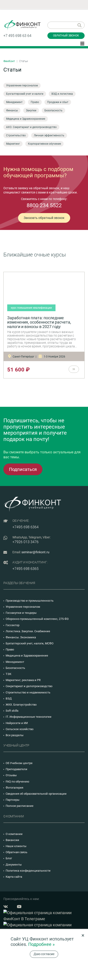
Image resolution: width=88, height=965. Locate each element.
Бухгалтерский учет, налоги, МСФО (29, 643)
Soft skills (12, 710)
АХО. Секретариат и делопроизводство (31, 127)
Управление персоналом (22, 85)
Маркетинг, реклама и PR (23, 680)
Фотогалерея (14, 787)
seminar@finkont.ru (35, 552)
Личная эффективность (49, 135)
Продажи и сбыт (57, 102)
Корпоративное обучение (44, 143)
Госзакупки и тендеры (21, 612)
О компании (14, 834)
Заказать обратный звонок (44, 218)
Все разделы (14, 735)
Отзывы (11, 775)
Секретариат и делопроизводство (29, 686)
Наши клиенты (16, 846)
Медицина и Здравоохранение (25, 118)
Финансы (12, 110)
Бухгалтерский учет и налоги (24, 93)
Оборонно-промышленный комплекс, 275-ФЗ (37, 619)
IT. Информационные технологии (28, 716)
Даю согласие (44, 954)
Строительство (16, 135)
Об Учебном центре (19, 763)
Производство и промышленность (29, 600)
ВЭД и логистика (62, 93)
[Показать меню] (82, 43)
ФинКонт (9, 61)
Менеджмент (14, 102)
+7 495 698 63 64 (17, 36)
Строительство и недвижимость (28, 692)
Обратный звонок (66, 35)
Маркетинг (13, 143)
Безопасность (53, 110)
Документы (14, 864)
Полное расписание (19, 806)
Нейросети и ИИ (17, 723)
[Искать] (80, 25)
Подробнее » (41, 944)
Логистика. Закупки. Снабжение (28, 631)
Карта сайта (14, 876)
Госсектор (12, 625)
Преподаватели (16, 769)
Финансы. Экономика (21, 637)
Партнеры (12, 799)
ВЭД (9, 698)
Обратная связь (16, 852)
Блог (9, 858)
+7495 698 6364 (25, 527)
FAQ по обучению (17, 781)
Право (35, 102)
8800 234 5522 (44, 205)
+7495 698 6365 (25, 569)
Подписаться (23, 469)
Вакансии (12, 840)
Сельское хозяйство (19, 729)
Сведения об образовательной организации (36, 793)
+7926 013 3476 (25, 542)
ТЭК (8, 674)
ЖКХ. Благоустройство (21, 704)
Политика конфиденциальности (28, 870)
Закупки (31, 110)
